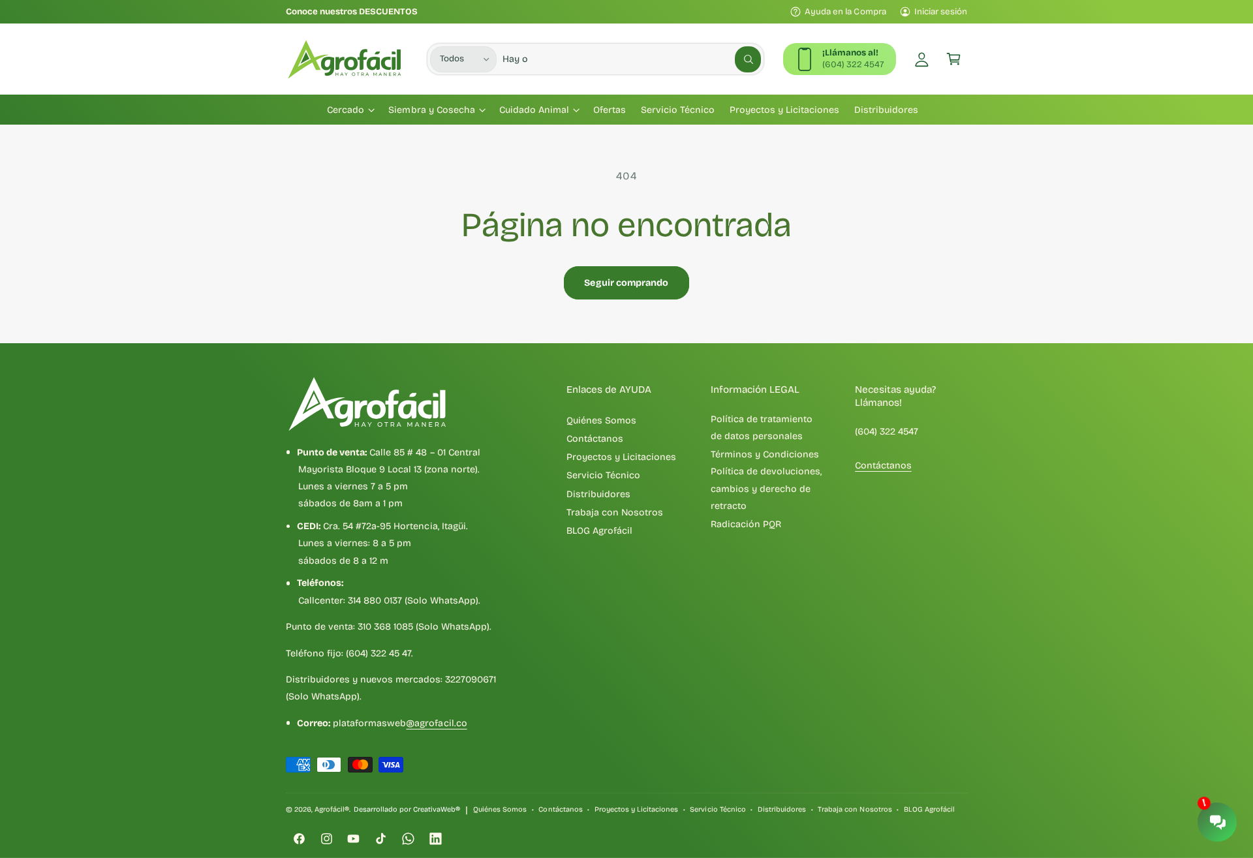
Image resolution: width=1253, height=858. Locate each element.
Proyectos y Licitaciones (621, 457)
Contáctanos (594, 438)
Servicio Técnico (603, 475)
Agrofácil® (332, 809)
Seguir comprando (626, 282)
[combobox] (631, 59)
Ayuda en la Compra (845, 12)
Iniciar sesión (940, 12)
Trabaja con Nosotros (614, 512)
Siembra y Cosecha (431, 109)
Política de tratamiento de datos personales (761, 428)
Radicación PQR (746, 524)
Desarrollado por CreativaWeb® (407, 809)
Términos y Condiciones (765, 454)
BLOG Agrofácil (599, 530)
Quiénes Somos (601, 420)
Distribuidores (598, 494)
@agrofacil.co (436, 723)
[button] (954, 59)
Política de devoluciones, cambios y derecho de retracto (766, 489)
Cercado (345, 109)
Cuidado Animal (534, 109)
